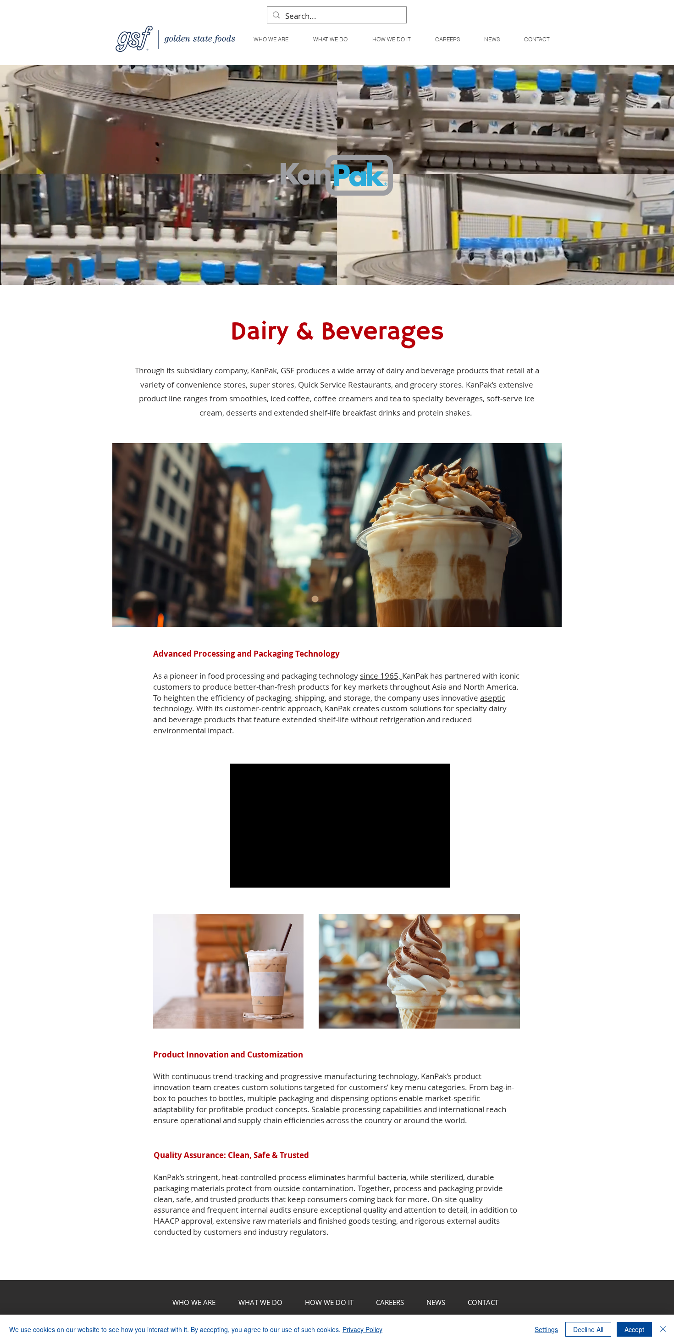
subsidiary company (212, 370)
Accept (634, 1329)
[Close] (662, 1329)
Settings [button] (546, 1329)
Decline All (588, 1329)
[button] (329, 39)
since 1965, (381, 675)
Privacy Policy (362, 1329)
